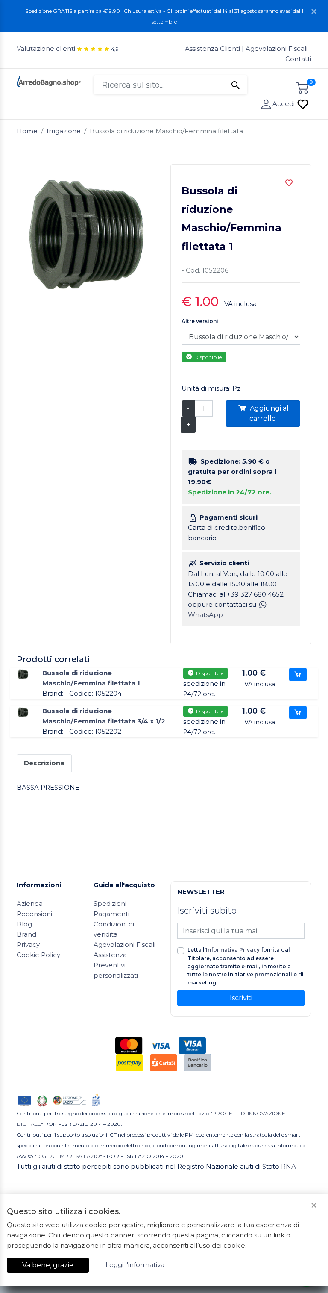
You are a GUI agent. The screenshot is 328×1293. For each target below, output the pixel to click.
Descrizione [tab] (44, 763)
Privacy (28, 944)
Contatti (298, 59)
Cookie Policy (38, 955)
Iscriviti (241, 998)
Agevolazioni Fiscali (277, 48)
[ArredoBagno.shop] (49, 80)
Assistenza (110, 955)
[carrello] (302, 86)
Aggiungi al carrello (268, 413)
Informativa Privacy (233, 949)
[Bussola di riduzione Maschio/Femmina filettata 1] (23, 674)
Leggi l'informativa (134, 1265)
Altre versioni (200, 321)
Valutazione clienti (46, 48)
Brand (26, 934)
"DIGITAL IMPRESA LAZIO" (68, 1156)
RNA (288, 1166)
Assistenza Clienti (213, 48)
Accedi (284, 104)
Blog (24, 924)
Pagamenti (111, 914)
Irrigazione (64, 131)
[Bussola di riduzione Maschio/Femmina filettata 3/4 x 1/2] (23, 712)
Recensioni (34, 914)
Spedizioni (110, 903)
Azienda (30, 903)
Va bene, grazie (47, 1265)
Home (27, 131)
